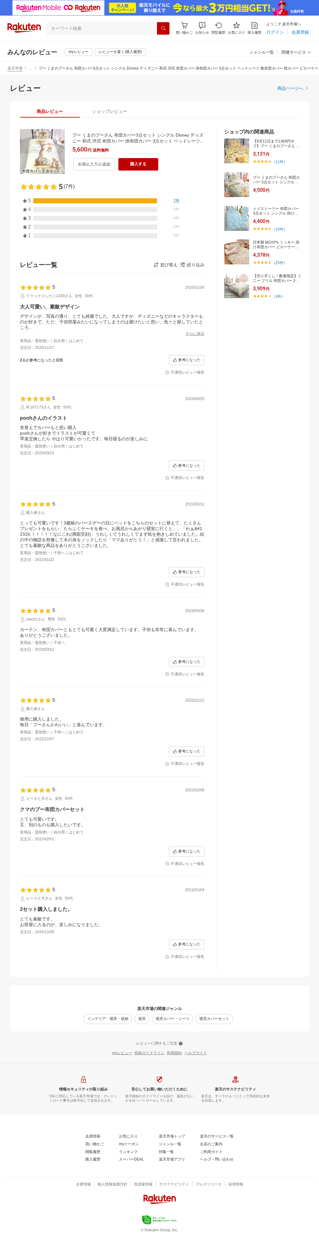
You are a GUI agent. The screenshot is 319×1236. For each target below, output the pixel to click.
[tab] (50, 111)
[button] (202, 28)
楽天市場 (14, 68)
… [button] (30, 68)
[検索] (163, 28)
